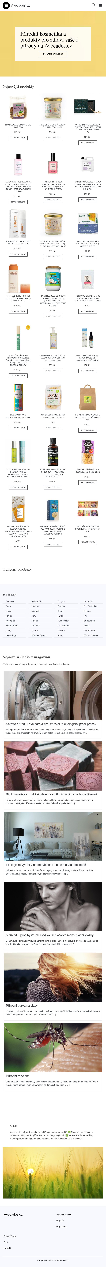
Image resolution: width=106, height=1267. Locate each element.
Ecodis (35, 630)
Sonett (60, 611)
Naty (34, 616)
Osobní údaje (10, 1236)
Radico (35, 621)
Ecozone (10, 601)
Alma (60, 635)
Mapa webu (61, 1227)
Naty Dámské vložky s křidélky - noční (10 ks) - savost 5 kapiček (88, 243)
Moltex (87, 626)
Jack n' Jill (88, 601)
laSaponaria (89, 621)
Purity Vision (63, 621)
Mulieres (36, 626)
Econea (87, 611)
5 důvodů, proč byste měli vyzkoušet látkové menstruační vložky (49, 935)
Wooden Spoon (39, 635)
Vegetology (11, 635)
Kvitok (60, 616)
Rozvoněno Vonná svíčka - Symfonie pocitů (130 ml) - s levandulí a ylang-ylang (53, 243)
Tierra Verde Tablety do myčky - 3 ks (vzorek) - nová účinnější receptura (88, 298)
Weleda (61, 630)
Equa (8, 606)
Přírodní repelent (17, 1076)
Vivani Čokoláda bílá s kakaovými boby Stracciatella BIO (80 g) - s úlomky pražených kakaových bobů (18, 531)
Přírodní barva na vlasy (22, 1005)
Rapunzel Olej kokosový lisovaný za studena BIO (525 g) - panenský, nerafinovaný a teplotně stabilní (53, 301)
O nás (6, 1242)
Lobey (9, 630)
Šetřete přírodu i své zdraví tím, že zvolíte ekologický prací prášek (51, 724)
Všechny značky (63, 1215)
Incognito (36, 611)
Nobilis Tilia (37, 601)
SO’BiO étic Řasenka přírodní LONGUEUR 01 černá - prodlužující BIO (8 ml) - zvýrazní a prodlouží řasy (18, 360)
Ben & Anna (11, 626)
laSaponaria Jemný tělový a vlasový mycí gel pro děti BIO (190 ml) (53, 357)
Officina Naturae (91, 635)
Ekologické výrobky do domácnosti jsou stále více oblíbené (46, 865)
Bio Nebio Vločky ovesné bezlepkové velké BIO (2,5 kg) (87, 417)
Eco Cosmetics (90, 606)
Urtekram (36, 606)
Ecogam (61, 601)
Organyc (61, 606)
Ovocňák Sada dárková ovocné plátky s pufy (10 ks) (87, 528)
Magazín (60, 1221)
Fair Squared (64, 626)
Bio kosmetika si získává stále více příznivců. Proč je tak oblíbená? (51, 794)
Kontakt (7, 1248)
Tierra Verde (89, 630)
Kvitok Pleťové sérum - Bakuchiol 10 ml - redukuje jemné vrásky (88, 357)
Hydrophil (10, 621)
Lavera (9, 611)
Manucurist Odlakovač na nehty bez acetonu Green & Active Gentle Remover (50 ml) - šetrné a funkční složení (18, 187)
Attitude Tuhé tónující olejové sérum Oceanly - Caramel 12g (18, 298)
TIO (85, 616)
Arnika (9, 616)
